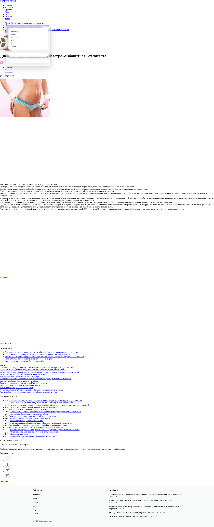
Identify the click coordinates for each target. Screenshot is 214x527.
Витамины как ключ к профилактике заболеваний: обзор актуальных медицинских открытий (44, 357)
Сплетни (8, 16)
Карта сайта (5, 481)
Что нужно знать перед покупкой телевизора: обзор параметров (36, 427)
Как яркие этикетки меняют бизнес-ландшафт (24, 361)
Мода (7, 12)
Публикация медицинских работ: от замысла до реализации (34, 432)
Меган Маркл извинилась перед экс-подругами (25, 23)
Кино (7, 14)
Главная (8, 5)
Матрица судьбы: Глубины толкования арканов (20, 385)
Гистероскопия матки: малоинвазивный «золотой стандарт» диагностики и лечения (35, 379)
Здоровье (9, 7)
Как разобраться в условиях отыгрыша (16, 388)
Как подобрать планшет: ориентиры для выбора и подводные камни (29, 392)
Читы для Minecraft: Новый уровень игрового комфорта (28, 359)
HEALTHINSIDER (8, 1)
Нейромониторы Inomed (19, 434)
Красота (8, 10)
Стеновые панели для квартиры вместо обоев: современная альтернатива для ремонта (41, 352)
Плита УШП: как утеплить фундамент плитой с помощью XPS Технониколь (37, 354)
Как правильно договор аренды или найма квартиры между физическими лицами (45, 430)
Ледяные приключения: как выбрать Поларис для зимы (23, 383)
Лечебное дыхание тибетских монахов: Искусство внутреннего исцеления (31, 390)
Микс (7, 19)
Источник (4, 277)
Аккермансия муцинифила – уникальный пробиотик (32, 436)
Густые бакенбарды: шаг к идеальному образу (19, 381)
